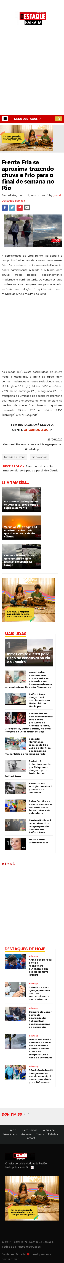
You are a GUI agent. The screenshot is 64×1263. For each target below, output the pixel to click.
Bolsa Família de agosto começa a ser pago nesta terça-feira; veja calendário (40, 807)
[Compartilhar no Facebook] (5, 208)
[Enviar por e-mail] (27, 208)
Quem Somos (28, 1130)
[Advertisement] (32, 81)
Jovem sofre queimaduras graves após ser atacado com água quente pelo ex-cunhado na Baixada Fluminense (28, 680)
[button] (5, 118)
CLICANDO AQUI (36, 430)
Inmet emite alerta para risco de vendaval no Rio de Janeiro (28, 658)
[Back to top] (55, 1254)
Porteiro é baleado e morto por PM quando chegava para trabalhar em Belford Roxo (27, 769)
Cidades (53, 1134)
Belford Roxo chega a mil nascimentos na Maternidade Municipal (39, 700)
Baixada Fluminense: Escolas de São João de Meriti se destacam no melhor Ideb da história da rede (28, 746)
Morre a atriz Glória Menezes (39, 841)
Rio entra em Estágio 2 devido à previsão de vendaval (40, 788)
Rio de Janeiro (39, 457)
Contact (30, 1138)
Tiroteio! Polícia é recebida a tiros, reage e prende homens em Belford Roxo (40, 826)
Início (12, 1130)
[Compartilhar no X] (12, 208)
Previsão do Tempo (14, 457)
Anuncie (26, 1134)
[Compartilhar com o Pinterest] (20, 208)
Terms (40, 1134)
